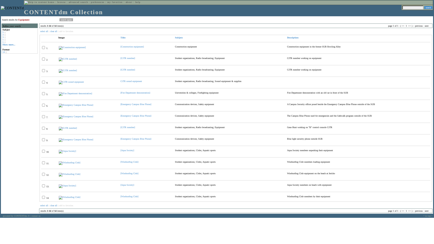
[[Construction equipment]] (72, 47)
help (138, 2)
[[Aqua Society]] (67, 151)
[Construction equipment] (132, 46)
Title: (123, 37)
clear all (53, 31)
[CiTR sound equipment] (71, 82)
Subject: (179, 37)
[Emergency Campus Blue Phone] (135, 104)
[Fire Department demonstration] (135, 93)
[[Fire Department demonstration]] (75, 93)
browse (61, 2)
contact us (35, 216)
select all (44, 31)
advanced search (78, 2)
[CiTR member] (127, 58)
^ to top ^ (427, 216)
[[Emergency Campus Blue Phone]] (76, 105)
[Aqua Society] (127, 150)
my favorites (115, 2)
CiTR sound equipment (131, 81)
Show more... (8, 44)
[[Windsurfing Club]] (69, 162)
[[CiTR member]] (68, 59)
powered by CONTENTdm (16, 216)
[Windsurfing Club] (129, 162)
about (129, 2)
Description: (293, 37)
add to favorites (66, 31)
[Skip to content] (35, 2)
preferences (97, 2)
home (51, 2)
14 (3, 52)
